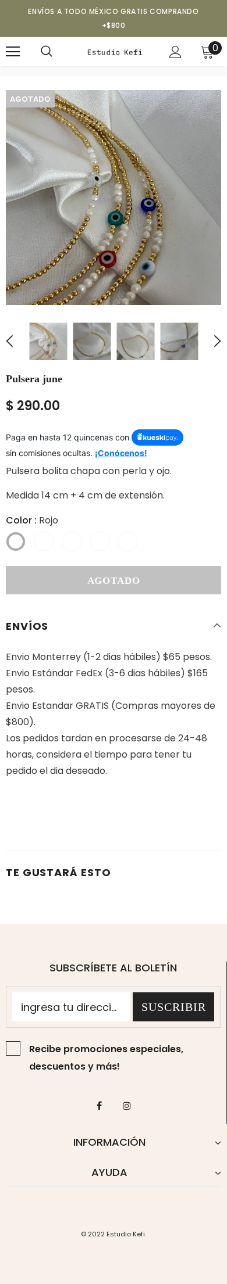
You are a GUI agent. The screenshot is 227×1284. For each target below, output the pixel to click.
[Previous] (16, 341)
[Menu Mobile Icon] (13, 52)
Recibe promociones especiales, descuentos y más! (106, 1057)
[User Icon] (175, 52)
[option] (113, 197)
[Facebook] (99, 1105)
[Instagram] (126, 1105)
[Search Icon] (46, 52)
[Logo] (115, 51)
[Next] (210, 341)
